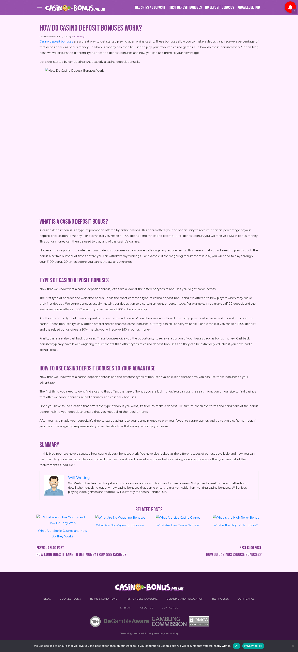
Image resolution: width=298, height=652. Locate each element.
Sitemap (125, 607)
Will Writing (78, 36)
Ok (236, 645)
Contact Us (170, 607)
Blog (47, 598)
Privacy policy (253, 645)
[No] (293, 646)
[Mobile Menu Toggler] (39, 7)
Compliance (246, 598)
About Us (146, 607)
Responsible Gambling (142, 598)
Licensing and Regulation (184, 598)
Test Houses (220, 598)
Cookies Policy (70, 598)
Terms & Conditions (103, 598)
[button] (290, 7)
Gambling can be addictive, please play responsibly (149, 633)
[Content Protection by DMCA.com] (198, 622)
